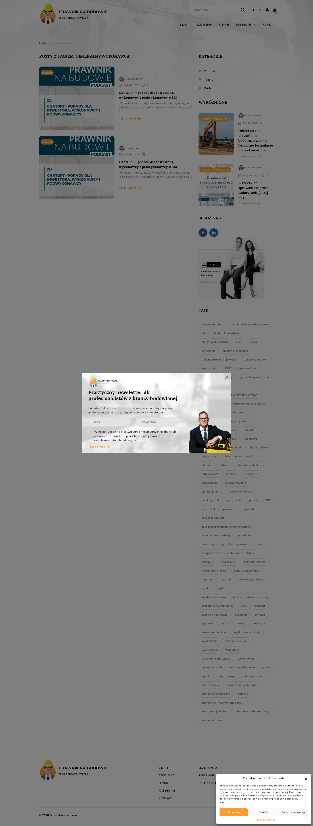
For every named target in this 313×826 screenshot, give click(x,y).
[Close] (227, 377)
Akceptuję (234, 812)
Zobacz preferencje (293, 812)
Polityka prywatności (264, 819)
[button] (306, 778)
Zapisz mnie (97, 446)
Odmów (264, 812)
